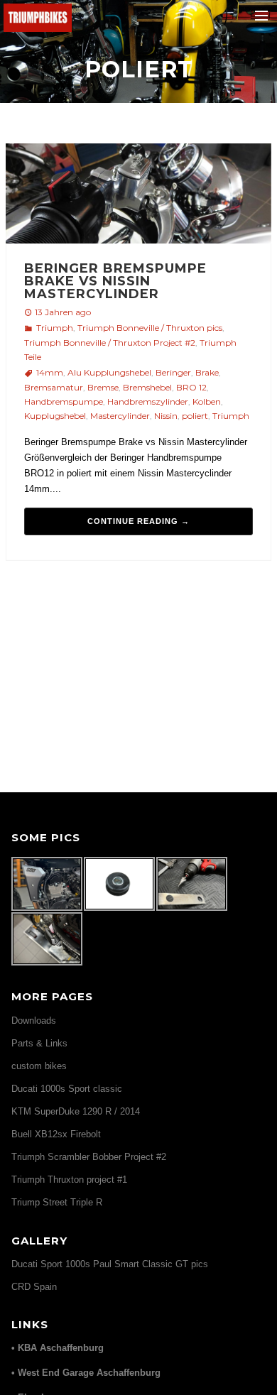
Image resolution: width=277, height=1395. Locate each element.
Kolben (206, 401)
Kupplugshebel (55, 415)
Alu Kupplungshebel (109, 372)
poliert (195, 415)
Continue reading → (138, 521)
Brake (207, 372)
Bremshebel (147, 387)
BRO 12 (191, 387)
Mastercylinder (120, 415)
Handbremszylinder (147, 401)
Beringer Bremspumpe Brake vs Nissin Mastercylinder (115, 281)
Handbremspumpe (63, 401)
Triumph (54, 327)
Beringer (173, 372)
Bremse (103, 387)
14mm (49, 372)
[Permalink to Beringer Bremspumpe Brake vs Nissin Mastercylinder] (138, 195)
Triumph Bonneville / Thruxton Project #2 (109, 342)
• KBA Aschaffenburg (57, 1347)
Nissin (166, 415)
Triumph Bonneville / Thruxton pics (149, 327)
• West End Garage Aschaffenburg (86, 1372)
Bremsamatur (53, 387)
